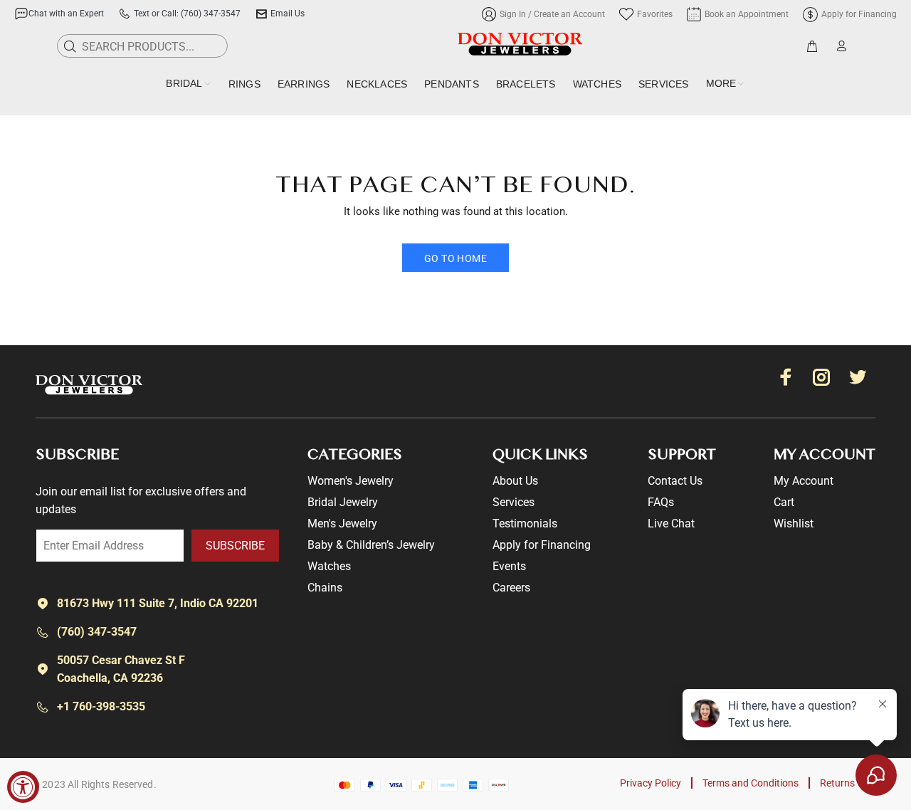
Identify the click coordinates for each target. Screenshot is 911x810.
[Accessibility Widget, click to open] (23, 787)
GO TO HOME (455, 258)
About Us (515, 481)
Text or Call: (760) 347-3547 (187, 14)
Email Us (287, 14)
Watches (329, 566)
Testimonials (525, 523)
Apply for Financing (542, 545)
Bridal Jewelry (342, 502)
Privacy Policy (650, 783)
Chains (324, 587)
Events (509, 566)
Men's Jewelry (342, 523)
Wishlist (793, 523)
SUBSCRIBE (235, 545)
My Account (803, 481)
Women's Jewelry (350, 481)
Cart (784, 502)
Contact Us (675, 481)
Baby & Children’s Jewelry (371, 545)
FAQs (661, 502)
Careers (511, 587)
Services (514, 502)
